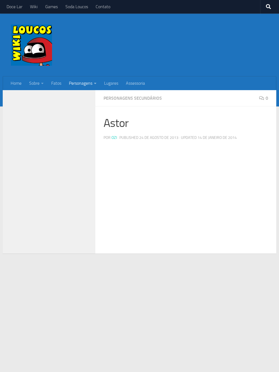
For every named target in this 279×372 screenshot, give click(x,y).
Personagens (80, 83)
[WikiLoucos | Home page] (31, 45)
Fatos (56, 83)
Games (51, 6)
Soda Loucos (76, 6)
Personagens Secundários (133, 98)
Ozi (114, 137)
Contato (103, 6)
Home (16, 83)
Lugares (111, 83)
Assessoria (135, 83)
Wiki (34, 6)
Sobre (34, 83)
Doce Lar (14, 6)
